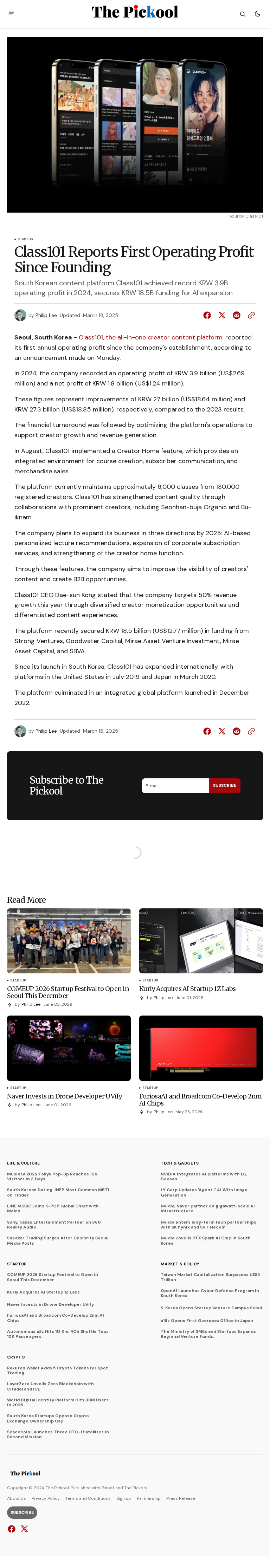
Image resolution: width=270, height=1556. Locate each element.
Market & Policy (180, 1264)
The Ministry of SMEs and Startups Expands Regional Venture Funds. (208, 1334)
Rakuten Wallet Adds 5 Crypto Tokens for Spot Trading (57, 1371)
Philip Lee (46, 315)
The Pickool (135, 1487)
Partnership (149, 1498)
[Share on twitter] (221, 315)
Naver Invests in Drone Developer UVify (50, 1304)
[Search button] (242, 14)
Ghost (107, 1487)
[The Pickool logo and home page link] (25, 1474)
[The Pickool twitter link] (23, 1529)
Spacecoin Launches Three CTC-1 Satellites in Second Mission (58, 1434)
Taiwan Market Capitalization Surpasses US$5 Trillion (210, 1277)
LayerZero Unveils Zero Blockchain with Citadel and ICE (50, 1386)
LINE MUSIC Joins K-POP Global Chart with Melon (53, 1209)
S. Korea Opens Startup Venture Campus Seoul (211, 1307)
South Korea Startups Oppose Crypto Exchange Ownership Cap (48, 1418)
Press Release (180, 1498)
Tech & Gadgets (180, 1163)
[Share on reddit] (236, 315)
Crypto (16, 1357)
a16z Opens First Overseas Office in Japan (207, 1320)
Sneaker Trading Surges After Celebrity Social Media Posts (57, 1241)
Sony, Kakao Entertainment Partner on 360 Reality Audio (54, 1225)
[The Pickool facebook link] (12, 1529)
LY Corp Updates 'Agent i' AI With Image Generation (204, 1192)
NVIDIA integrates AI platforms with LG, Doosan (204, 1177)
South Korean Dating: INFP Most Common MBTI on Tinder (58, 1192)
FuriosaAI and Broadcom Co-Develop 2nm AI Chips (55, 1318)
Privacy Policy (46, 1498)
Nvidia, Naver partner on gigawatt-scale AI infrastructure (208, 1209)
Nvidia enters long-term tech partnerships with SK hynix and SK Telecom (208, 1225)
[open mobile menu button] (11, 14)
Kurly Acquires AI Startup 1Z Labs (43, 1292)
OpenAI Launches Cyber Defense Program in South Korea (210, 1293)
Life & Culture (23, 1163)
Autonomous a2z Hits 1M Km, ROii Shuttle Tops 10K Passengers (58, 1334)
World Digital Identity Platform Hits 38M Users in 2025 (58, 1403)
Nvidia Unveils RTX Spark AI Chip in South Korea (206, 1241)
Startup (25, 239)
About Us (16, 1498)
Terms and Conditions (88, 1498)
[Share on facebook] (208, 315)
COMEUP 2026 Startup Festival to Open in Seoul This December (52, 1277)
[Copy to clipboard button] (250, 315)
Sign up (123, 1498)
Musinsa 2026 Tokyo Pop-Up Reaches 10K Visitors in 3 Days (52, 1177)
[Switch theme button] (257, 14)
